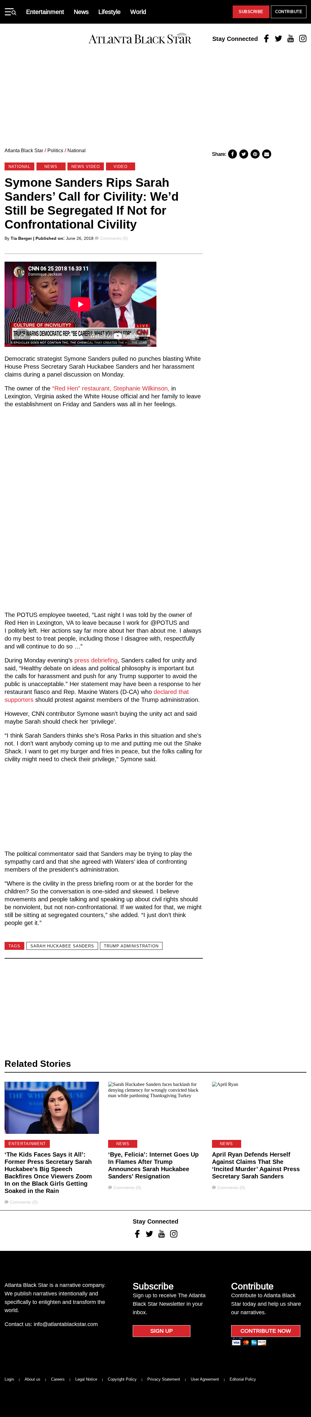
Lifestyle (109, 11)
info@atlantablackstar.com (66, 1324)
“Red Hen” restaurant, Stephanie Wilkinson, (110, 388)
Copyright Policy (122, 1379)
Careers (58, 1379)
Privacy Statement (163, 1379)
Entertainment (45, 11)
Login (9, 1379)
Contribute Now (266, 1331)
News (81, 11)
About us (32, 1379)
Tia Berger (21, 238)
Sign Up (161, 1331)
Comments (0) (114, 238)
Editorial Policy (243, 1379)
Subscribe (251, 11)
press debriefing (96, 660)
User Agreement (205, 1379)
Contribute (288, 11)
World (138, 11)
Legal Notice (86, 1379)
